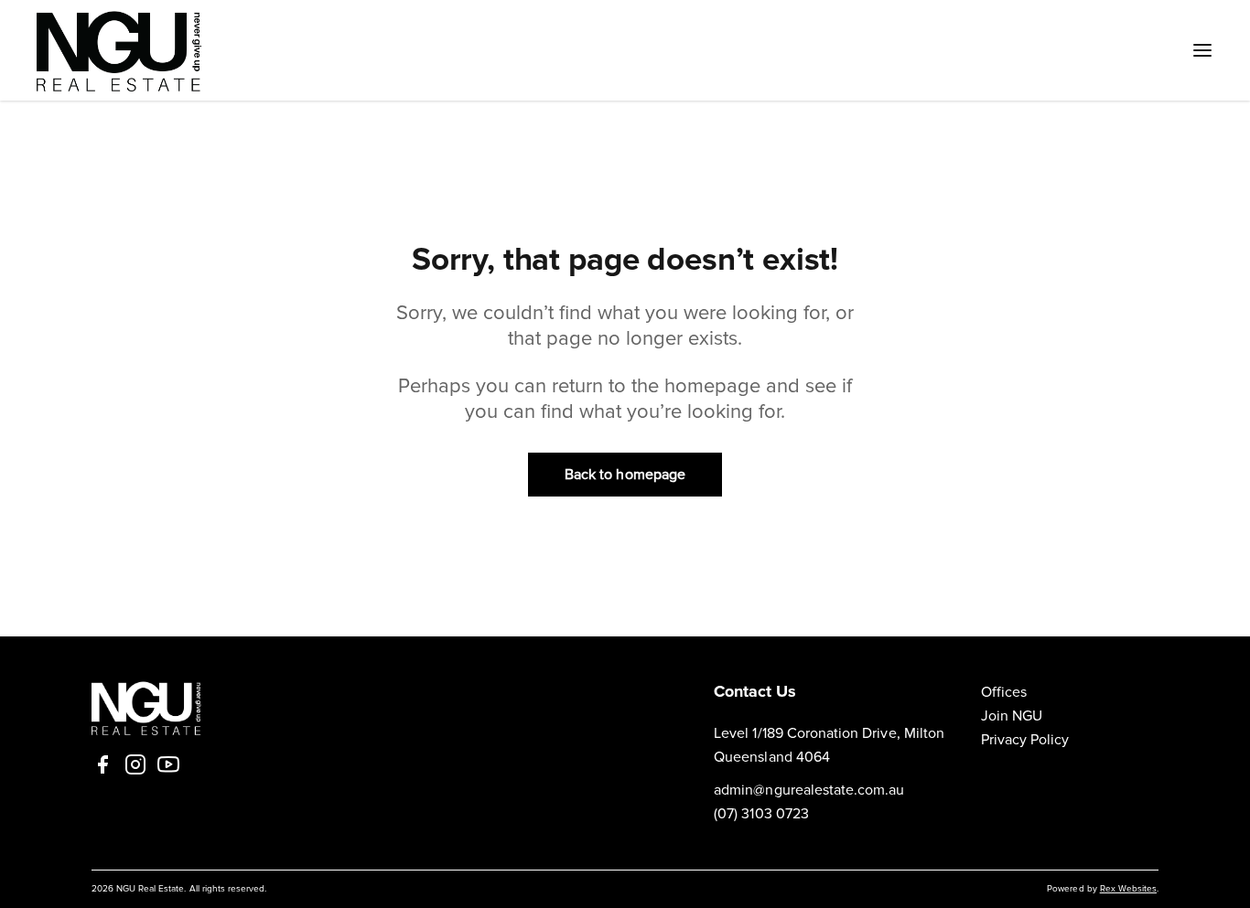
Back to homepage (625, 474)
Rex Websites (1128, 888)
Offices (1004, 692)
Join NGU (1011, 716)
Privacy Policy (1025, 740)
